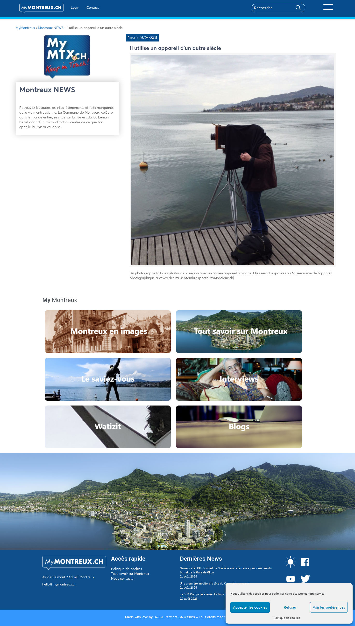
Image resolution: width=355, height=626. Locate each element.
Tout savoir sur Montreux (130, 573)
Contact (92, 7)
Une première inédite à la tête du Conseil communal (214, 583)
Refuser (290, 607)
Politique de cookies (287, 617)
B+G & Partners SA (168, 616)
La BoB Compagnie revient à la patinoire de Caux (212, 594)
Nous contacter (123, 578)
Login (75, 7)
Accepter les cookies (250, 607)
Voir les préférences (329, 607)
